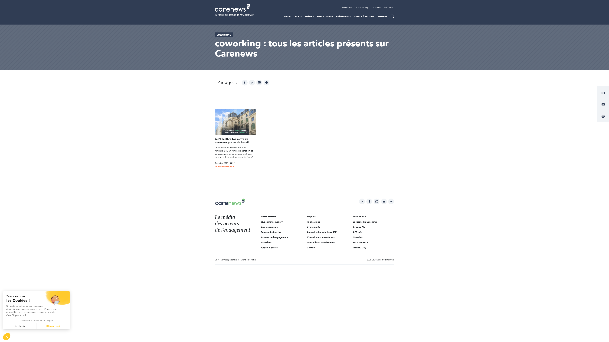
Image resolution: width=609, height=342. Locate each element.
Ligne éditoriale (269, 227)
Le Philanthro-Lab (224, 166)
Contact (311, 247)
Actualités (266, 242)
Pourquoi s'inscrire (271, 232)
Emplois (382, 16)
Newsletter (347, 7)
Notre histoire (268, 216)
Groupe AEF (359, 227)
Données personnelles (230, 260)
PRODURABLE (360, 242)
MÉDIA (287, 16)
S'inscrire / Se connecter (383, 7)
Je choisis (20, 326)
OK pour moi (53, 326)
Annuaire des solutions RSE (322, 232)
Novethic (358, 237)
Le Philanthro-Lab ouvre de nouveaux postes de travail (232, 140)
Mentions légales (248, 260)
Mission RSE (359, 216)
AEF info (357, 232)
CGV (217, 260)
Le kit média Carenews (365, 222)
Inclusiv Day (359, 247)
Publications (325, 16)
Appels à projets (364, 16)
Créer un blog (362, 7)
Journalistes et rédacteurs (321, 242)
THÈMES (309, 16)
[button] (6, 336)
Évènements (343, 16)
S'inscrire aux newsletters (321, 237)
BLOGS (298, 16)
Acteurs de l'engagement (274, 237)
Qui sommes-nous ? (272, 222)
